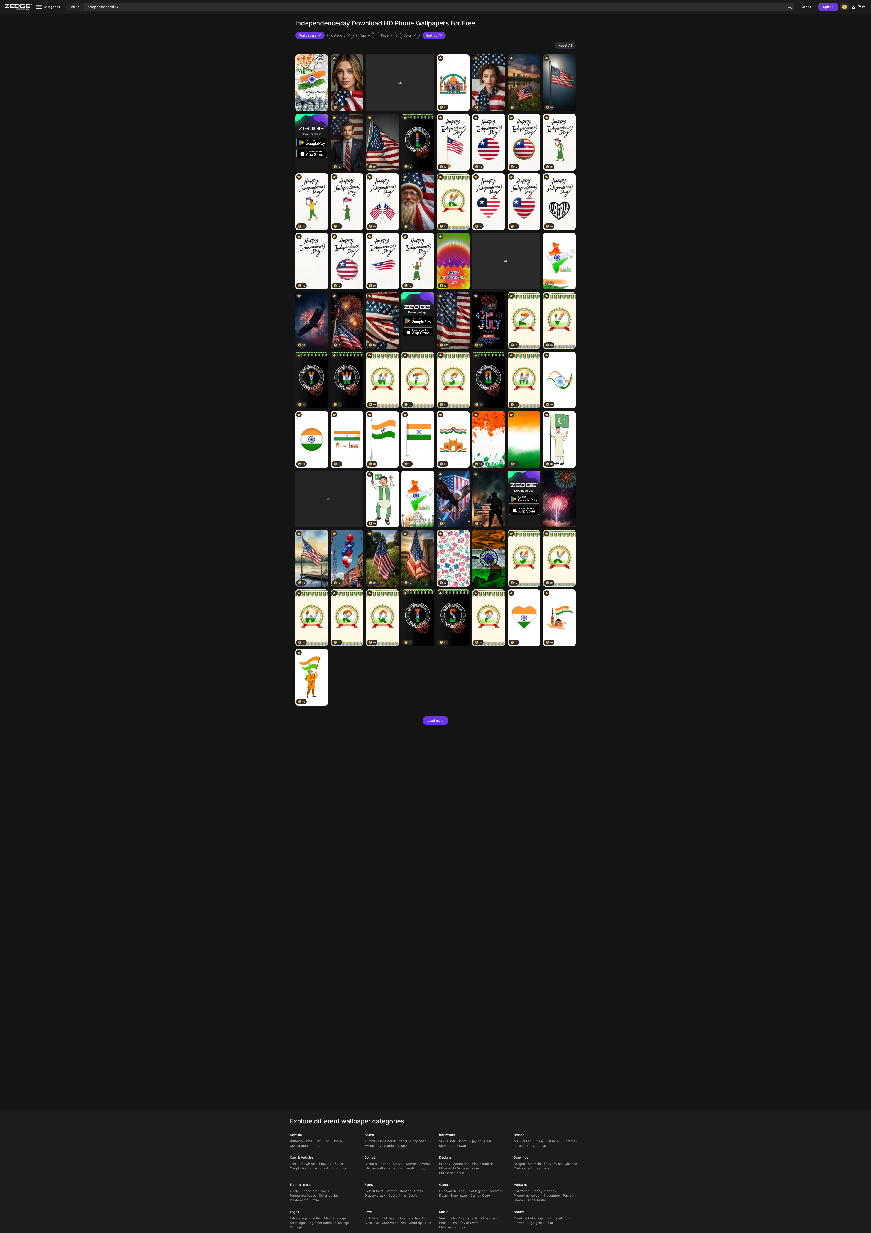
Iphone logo (299, 1218)
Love (368, 1212)
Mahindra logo (335, 1218)
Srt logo (296, 1227)
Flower (519, 1223)
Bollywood (447, 1135)
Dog (326, 1141)
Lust (428, 1223)
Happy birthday (544, 1191)
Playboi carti (467, 1218)
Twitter (316, 1218)
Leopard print (321, 1145)
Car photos (298, 1168)
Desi (487, 1141)
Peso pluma (448, 1223)
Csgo (486, 1195)
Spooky (520, 1200)
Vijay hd (475, 1141)
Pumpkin (569, 1195)
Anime (369, 1135)
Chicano (571, 1164)
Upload (828, 7)
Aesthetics (461, 1164)
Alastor (401, 1145)
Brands (519, 1135)
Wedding (415, 1223)
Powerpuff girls (379, 1168)
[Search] (790, 7)
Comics (370, 1157)
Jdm (293, 1164)
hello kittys (522, 1145)
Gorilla (337, 1141)
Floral (557, 1218)
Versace (552, 1141)
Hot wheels (307, 1164)
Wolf (309, 1141)
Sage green (536, 1223)
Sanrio (389, 1145)
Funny (369, 1184)
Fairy (547, 1164)
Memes (391, 1191)
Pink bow (372, 1218)
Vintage (463, 1168)
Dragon (519, 1164)
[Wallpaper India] (488, 558)
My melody (373, 1145)
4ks (550, 1223)
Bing (568, 1218)
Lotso (315, 1200)
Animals (296, 1135)
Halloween (521, 1191)
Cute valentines (394, 1223)
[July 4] (559, 499)
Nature (519, 1212)
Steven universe (418, 1164)
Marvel (398, 1164)
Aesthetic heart (411, 1218)
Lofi (452, 1218)
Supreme (568, 1141)
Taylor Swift (469, 1223)
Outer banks (328, 1195)
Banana (405, 1191)
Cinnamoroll (387, 1141)
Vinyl (442, 1218)
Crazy (418, 1191)
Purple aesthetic (451, 1173)
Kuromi (370, 1141)
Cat (318, 1141)
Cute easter (537, 1200)
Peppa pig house (303, 1195)
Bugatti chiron (336, 1168)
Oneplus (539, 1145)
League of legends (473, 1191)
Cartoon (371, 1164)
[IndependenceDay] (311, 82)
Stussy (538, 1141)
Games (444, 1184)
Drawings (521, 1157)
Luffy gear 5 (419, 1141)
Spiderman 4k (404, 1168)
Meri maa (446, 1145)
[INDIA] (559, 261)
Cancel (807, 7)
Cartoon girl (523, 1168)
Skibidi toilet (374, 1191)
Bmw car (316, 1168)
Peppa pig (310, 1191)
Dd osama (487, 1218)
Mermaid (534, 1164)
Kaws (476, 1168)
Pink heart (389, 1218)
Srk (441, 1141)
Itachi (403, 1141)
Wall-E (325, 1191)
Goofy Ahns (397, 1195)
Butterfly (296, 1141)
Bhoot (462, 1141)
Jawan (461, 1145)
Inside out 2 (299, 1200)
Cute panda (299, 1145)
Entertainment (300, 1184)
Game (474, 1195)
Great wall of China (528, 1218)
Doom (443, 1195)
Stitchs (384, 1164)
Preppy (444, 1164)
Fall (548, 1218)
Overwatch (447, 1191)
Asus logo (341, 1223)
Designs (445, 1157)
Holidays (520, 1184)
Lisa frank (542, 1168)
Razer (526, 1141)
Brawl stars (459, 1195)
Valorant (496, 1191)
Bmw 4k (325, 1164)
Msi (516, 1141)
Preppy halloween (527, 1195)
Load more (436, 720)
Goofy (413, 1195)
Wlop (558, 1164)
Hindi (451, 1141)
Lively (294, 1191)
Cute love (372, 1223)
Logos (294, 1212)
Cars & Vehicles (302, 1157)
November (552, 1195)
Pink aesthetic (483, 1164)
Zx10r (338, 1164)
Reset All (565, 45)
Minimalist (446, 1168)
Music (443, 1212)
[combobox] (365, 35)
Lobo (422, 1168)
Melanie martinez (452, 1227)
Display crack (375, 1195)
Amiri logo (297, 1223)
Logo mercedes (320, 1223)
